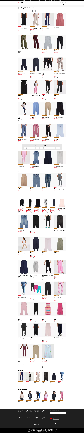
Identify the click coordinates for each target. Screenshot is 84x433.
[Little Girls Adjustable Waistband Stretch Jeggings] (48, 180)
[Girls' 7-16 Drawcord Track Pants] (24, 87)
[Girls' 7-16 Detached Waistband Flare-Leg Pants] (60, 87)
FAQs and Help (19, 411)
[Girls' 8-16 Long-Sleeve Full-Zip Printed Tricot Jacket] (46, 395)
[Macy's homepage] (18, 7)
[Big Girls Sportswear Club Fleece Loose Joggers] (48, 267)
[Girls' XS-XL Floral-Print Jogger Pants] (60, 288)
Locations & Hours (36, 412)
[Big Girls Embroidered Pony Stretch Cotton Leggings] (24, 108)
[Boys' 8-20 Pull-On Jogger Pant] (38, 395)
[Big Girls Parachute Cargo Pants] (48, 130)
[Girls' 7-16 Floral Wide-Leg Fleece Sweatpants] (24, 42)
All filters (60, 145)
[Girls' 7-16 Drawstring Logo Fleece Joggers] (48, 330)
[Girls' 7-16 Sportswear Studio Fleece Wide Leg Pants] (36, 87)
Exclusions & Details (55, 419)
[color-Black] (47, 212)
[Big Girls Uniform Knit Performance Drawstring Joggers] (36, 244)
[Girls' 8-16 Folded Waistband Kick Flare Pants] (62, 395)
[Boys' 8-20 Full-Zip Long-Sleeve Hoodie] (54, 395)
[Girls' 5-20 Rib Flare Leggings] (48, 19)
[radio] (18, 33)
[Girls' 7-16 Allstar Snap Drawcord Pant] (60, 108)
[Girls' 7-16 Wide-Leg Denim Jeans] (36, 180)
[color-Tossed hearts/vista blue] (31, 212)
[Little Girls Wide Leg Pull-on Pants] (36, 351)
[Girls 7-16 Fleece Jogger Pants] (36, 267)
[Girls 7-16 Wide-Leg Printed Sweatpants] (48, 351)
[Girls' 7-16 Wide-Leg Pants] (60, 130)
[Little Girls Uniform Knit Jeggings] (24, 244)
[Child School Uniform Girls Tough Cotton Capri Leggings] (22, 203)
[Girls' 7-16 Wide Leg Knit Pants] (24, 130)
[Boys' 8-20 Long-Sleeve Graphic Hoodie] (30, 395)
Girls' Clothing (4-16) (28, 7)
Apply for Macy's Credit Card (29, 411)
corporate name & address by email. (52, 431)
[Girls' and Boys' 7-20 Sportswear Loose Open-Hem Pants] (30, 376)
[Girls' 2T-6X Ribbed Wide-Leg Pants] (48, 157)
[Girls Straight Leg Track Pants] (60, 309)
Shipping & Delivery (20, 417)
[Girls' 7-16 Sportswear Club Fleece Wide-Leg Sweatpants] (24, 19)
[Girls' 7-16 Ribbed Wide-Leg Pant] (36, 42)
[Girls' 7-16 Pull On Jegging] (60, 42)
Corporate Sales (43, 412)
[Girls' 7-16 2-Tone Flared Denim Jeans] (36, 157)
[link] (24, 31)
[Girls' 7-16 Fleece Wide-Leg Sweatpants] (60, 19)
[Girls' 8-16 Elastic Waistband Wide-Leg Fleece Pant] (36, 19)
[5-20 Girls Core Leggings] (24, 330)
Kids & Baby (21, 7)
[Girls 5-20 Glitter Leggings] (24, 157)
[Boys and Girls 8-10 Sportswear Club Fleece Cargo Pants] (48, 64)
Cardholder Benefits (28, 412)
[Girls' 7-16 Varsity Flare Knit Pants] (24, 309)
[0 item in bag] (65, 2)
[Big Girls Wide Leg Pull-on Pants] (24, 64)
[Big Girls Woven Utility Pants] (60, 244)
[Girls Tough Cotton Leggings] (30, 203)
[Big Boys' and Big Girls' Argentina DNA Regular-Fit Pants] (24, 288)
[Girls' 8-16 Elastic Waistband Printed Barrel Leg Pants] (60, 64)
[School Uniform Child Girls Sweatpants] (24, 351)
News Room (43, 418)
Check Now (58, 419)
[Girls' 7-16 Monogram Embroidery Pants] (60, 157)
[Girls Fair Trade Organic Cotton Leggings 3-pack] (36, 288)
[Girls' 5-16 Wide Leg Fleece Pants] (48, 42)
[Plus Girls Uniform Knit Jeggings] (54, 203)
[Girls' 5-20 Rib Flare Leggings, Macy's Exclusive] (22, 376)
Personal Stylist (35, 418)
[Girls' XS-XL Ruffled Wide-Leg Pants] (60, 267)
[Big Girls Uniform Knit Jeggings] (48, 108)
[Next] (64, 203)
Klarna (19, 412)
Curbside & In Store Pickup (36, 411)
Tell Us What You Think (36, 424)
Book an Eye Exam (36, 423)
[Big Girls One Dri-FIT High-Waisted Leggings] (60, 180)
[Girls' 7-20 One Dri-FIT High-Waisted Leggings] (48, 221)
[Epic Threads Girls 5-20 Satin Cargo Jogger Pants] (60, 221)
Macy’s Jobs (43, 417)
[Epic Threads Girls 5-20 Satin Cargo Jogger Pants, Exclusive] (46, 376)
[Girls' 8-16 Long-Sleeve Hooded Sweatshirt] (22, 395)
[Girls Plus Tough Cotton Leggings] (46, 203)
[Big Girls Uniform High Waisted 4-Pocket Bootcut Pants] (36, 64)
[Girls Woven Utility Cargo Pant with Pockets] (24, 180)
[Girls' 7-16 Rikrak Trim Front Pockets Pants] (62, 203)
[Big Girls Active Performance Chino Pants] (36, 330)
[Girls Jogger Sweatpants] (36, 108)
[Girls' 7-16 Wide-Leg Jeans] (24, 221)
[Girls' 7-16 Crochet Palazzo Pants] (48, 309)
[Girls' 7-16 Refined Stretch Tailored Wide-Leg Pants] (36, 221)
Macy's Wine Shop (36, 417)
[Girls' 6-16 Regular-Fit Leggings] (48, 87)
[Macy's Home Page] (20, 2)
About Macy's (43, 411)
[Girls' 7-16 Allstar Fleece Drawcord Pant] (36, 130)
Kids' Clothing (24, 7)
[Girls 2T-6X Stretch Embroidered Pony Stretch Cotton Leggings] (60, 330)
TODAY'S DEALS (24, 0)
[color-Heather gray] (35, 121)
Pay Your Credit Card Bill (28, 417)
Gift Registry (35, 425)
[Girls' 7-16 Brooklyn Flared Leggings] (48, 288)
